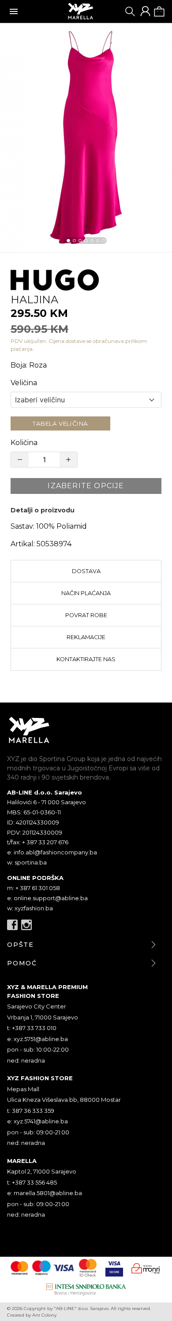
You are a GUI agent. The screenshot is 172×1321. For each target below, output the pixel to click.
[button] (86, 138)
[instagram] (26, 925)
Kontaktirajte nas (86, 659)
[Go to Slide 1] (68, 240)
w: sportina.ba (27, 862)
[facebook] (12, 925)
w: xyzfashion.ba (30, 908)
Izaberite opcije (86, 486)
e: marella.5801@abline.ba (44, 1192)
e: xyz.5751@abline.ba (37, 1038)
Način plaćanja (86, 593)
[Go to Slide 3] (80, 240)
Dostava (86, 571)
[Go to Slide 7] (103, 240)
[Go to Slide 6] (97, 240)
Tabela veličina (60, 423)
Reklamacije (86, 637)
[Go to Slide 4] (85, 240)
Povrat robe (86, 615)
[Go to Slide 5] (91, 240)
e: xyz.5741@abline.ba (37, 1121)
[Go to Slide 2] (74, 240)
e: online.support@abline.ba (47, 898)
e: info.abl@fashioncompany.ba (52, 852)
